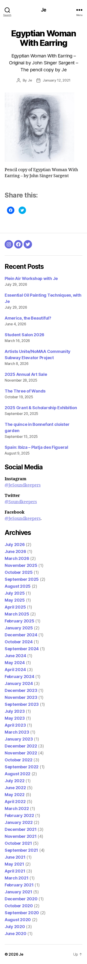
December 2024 (21, 634)
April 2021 (15, 871)
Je (43, 9)
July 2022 (15, 780)
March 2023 (17, 732)
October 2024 (19, 641)
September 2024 (22, 648)
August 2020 (18, 919)
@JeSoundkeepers (23, 485)
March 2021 (16, 878)
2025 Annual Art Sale (26, 374)
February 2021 (19, 884)
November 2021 (21, 836)
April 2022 (15, 801)
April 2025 (15, 607)
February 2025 (19, 621)
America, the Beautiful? (28, 318)
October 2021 (18, 843)
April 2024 (15, 669)
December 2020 (21, 898)
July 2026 (15, 544)
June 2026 (15, 551)
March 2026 (17, 558)
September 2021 (21, 850)
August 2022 (17, 773)
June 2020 (15, 933)
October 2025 (19, 572)
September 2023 (22, 704)
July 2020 (15, 926)
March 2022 (17, 808)
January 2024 (19, 683)
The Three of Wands (25, 391)
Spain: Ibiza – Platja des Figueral (36, 447)
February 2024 (19, 676)
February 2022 (19, 815)
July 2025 (15, 593)
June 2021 (15, 857)
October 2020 (19, 905)
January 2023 (19, 739)
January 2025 (19, 627)
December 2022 (21, 746)
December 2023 (21, 690)
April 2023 (15, 725)
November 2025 (21, 565)
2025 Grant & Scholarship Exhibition (41, 407)
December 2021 (21, 829)
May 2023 (15, 718)
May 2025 (15, 600)
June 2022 (15, 787)
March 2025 (17, 614)
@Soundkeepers (21, 502)
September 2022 (22, 766)
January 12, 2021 (56, 80)
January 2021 (18, 891)
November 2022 (21, 752)
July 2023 (15, 711)
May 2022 (15, 794)
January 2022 (19, 822)
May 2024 (15, 662)
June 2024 (15, 655)
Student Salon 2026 (24, 334)
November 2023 (21, 697)
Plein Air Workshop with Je (31, 278)
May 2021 (14, 864)
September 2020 (22, 912)
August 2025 (18, 586)
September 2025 (22, 579)
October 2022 (18, 759)
